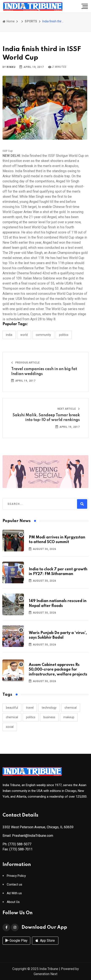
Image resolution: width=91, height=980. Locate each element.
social (10, 726)
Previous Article (27, 362)
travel (30, 707)
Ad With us (14, 893)
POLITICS (63, 334)
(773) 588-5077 (19, 844)
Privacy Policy (16, 875)
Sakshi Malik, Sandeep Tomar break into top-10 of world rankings (46, 417)
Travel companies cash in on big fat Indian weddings (44, 371)
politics (30, 717)
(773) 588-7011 (21, 849)
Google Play (18, 941)
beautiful (12, 707)
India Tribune (48, 969)
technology (49, 707)
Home (10, 21)
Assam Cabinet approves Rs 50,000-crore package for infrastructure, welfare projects (58, 669)
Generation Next (45, 974)
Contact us (14, 884)
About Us (13, 902)
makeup (68, 717)
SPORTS (31, 21)
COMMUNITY (43, 334)
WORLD (24, 334)
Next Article (66, 408)
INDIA (9, 334)
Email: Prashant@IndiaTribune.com (28, 836)
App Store (47, 941)
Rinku (11, 67)
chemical (71, 707)
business (49, 717)
